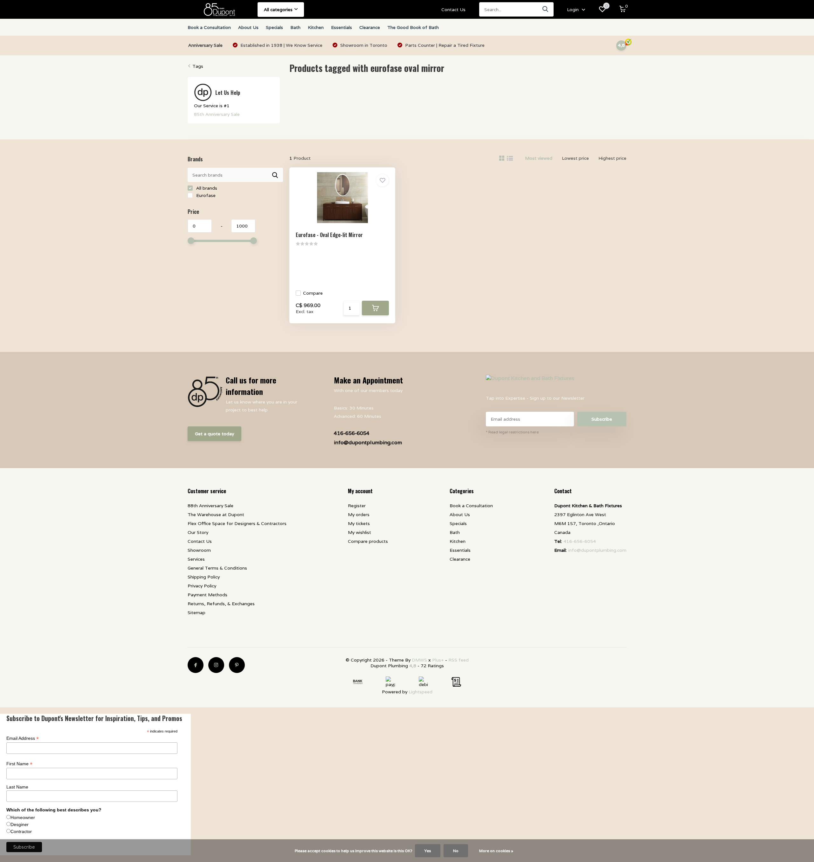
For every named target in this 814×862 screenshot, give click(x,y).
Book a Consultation (209, 27)
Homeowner (22, 817)
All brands (206, 188)
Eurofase (205, 195)
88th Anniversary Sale (210, 505)
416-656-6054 (351, 433)
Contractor (21, 831)
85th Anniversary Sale (217, 114)
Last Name (17, 786)
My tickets (359, 523)
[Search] (546, 9)
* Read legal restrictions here (512, 432)
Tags (197, 66)
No (456, 850)
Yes (427, 850)
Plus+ (438, 660)
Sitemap (196, 612)
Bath (295, 27)
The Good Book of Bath (413, 27)
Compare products (368, 541)
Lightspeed (420, 692)
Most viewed (538, 158)
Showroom (199, 550)
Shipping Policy (204, 577)
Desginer (19, 824)
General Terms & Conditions (217, 568)
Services (196, 559)
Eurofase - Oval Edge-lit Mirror (329, 235)
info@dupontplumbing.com (368, 442)
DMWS (419, 660)
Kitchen (316, 27)
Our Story (198, 532)
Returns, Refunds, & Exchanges (221, 603)
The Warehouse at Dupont (216, 514)
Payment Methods (207, 595)
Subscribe (601, 419)
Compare (313, 293)
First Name (19, 764)
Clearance (369, 27)
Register (357, 505)
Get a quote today (214, 434)
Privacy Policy (202, 586)
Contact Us (453, 9)
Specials (274, 27)
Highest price (612, 158)
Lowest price (575, 158)
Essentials (341, 27)
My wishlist (359, 532)
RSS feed (458, 660)
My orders (358, 514)
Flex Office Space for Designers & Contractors (237, 523)
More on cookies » (496, 850)
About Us (248, 27)
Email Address (22, 738)
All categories (278, 9)
